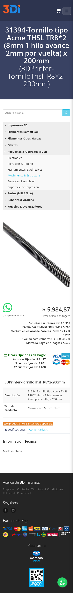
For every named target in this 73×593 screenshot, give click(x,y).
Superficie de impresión (23, 187)
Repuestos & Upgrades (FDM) (27, 152)
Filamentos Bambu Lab (23, 132)
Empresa (8, 489)
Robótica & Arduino (20, 200)
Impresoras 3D (17, 125)
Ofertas (12, 145)
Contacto (23, 489)
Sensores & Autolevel (21, 181)
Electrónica (15, 158)
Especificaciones (15, 429)
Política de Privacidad (17, 493)
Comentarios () (38, 429)
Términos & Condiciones (47, 489)
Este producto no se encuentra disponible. (28, 423)
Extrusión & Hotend (20, 164)
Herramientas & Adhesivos (25, 169)
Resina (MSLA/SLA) (20, 193)
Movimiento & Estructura (24, 175)
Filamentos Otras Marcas (24, 138)
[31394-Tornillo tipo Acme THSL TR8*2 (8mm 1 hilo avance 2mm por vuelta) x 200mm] (36, 253)
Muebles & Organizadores (24, 206)
